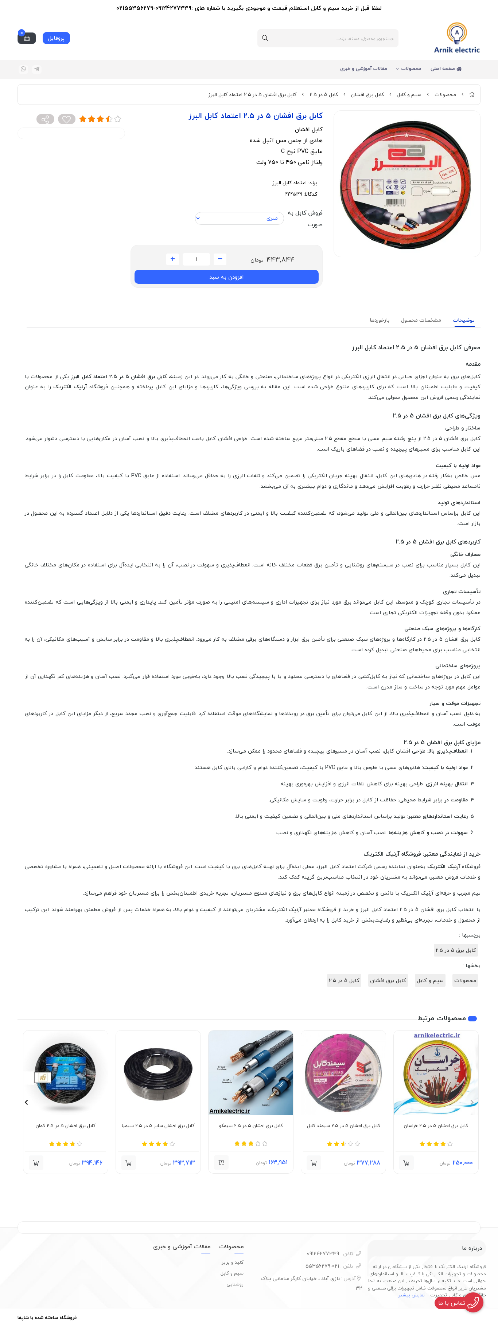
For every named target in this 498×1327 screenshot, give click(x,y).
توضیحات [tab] (464, 320)
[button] (472, 1102)
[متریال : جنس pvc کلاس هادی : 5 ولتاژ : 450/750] (343, 1072)
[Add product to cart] (406, 1162)
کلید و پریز (233, 1262)
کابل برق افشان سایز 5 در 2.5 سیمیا (158, 1126)
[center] (265, 38)
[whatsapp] (23, 69)
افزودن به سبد (226, 277)
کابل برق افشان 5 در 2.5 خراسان (436, 1126)
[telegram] (36, 69)
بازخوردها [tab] (379, 320)
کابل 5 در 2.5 (324, 94)
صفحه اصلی (443, 68)
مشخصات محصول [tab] (421, 320)
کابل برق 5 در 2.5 (456, 950)
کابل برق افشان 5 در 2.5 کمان (66, 1126)
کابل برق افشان (367, 94)
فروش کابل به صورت (305, 218)
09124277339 (330, 1253)
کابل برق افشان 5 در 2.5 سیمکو (251, 1126)
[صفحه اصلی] (472, 94)
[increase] (172, 259)
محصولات (411, 68)
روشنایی (235, 1284)
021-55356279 (329, 1266)
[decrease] (220, 259)
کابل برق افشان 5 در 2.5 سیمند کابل (343, 1126)
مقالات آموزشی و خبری (363, 68)
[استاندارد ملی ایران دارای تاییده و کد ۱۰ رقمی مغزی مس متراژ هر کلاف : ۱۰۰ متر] (65, 1072)
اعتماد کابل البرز (289, 182)
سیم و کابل (409, 94)
